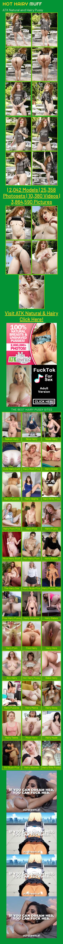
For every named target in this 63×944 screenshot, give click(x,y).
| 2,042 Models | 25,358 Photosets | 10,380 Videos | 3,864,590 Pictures (31, 196)
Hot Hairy (22, 4)
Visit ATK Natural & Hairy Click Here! (31, 316)
